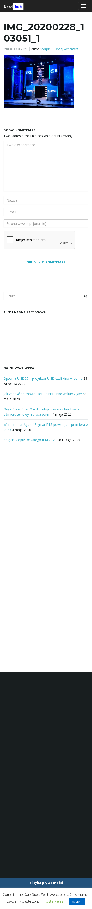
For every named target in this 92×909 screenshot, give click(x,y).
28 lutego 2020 (15, 49)
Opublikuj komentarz (46, 262)
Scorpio (45, 49)
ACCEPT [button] (77, 901)
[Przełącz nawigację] (83, 6)
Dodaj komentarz (66, 49)
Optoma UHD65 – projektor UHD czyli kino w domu (43, 378)
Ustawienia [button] (54, 901)
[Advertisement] (46, 503)
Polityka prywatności (45, 882)
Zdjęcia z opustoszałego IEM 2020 (30, 440)
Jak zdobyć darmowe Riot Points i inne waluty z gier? (44, 393)
